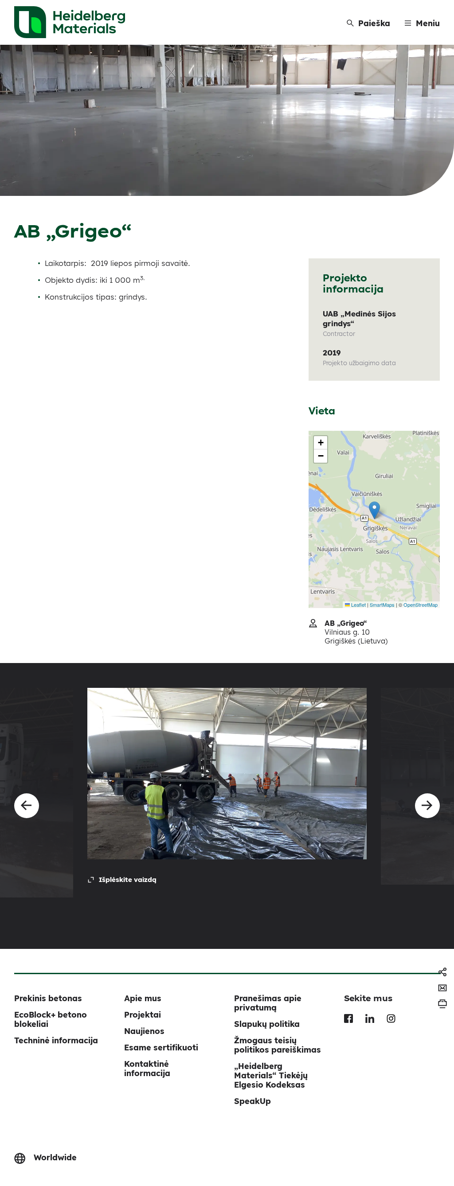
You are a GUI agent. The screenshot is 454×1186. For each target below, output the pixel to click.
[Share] (442, 972)
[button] (374, 510)
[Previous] (26, 805)
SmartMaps (382, 604)
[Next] (427, 805)
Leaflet (358, 604)
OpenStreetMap (420, 604)
